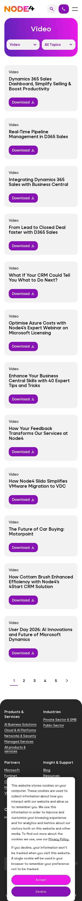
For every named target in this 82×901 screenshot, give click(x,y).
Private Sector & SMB (60, 719)
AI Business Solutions (20, 724)
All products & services (15, 749)
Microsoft (12, 770)
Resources (51, 776)
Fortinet (10, 776)
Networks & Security (20, 736)
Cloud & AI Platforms (20, 730)
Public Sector (53, 725)
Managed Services (18, 741)
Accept (41, 880)
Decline (41, 892)
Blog (46, 770)
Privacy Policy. (59, 839)
